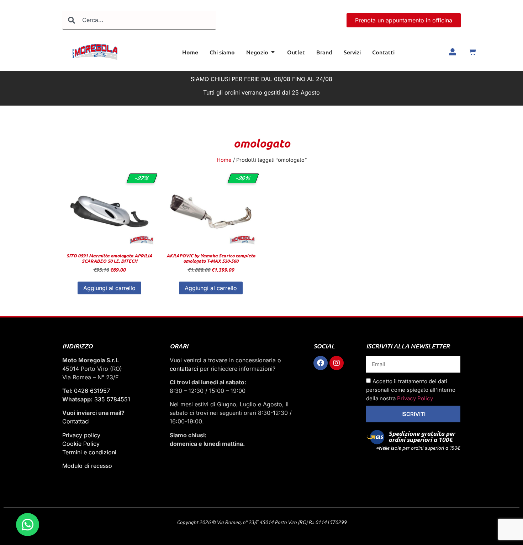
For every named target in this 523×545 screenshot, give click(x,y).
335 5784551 (112, 399)
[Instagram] (336, 363)
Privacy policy (81, 435)
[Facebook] (320, 363)
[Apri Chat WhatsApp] (27, 524)
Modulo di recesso (87, 465)
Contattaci (76, 421)
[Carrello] (472, 52)
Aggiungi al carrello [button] (109, 288)
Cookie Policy (81, 443)
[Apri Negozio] (273, 52)
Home (224, 160)
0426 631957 (92, 390)
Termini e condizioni (89, 452)
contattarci (184, 368)
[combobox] (139, 20)
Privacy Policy (415, 398)
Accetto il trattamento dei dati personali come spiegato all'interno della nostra (410, 390)
